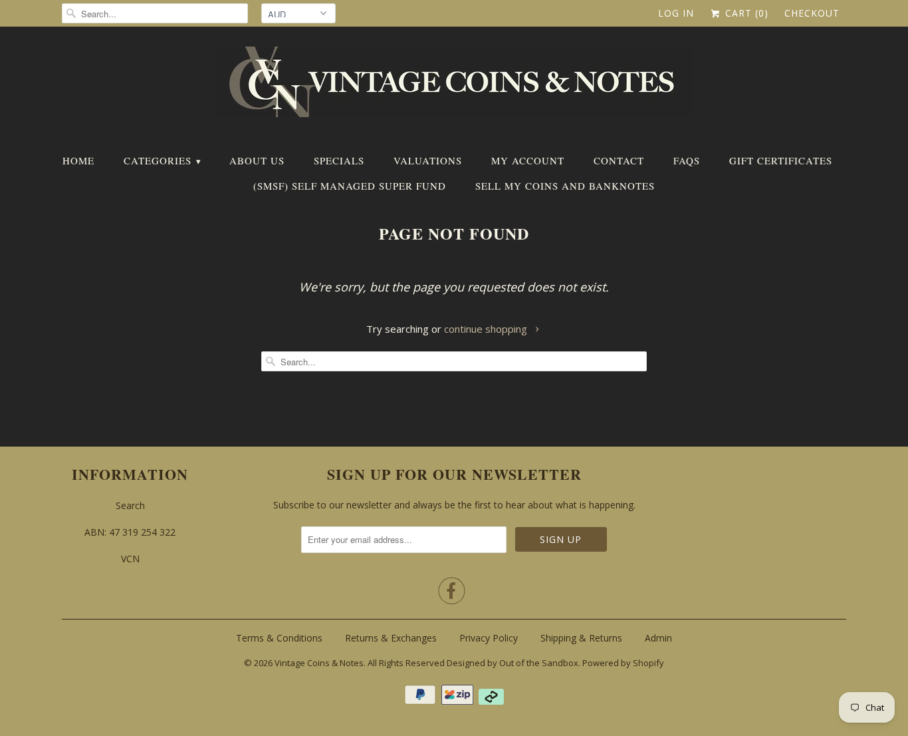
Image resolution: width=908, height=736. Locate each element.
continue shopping (487, 328)
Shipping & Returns (581, 638)
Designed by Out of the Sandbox (512, 663)
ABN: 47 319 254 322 (129, 532)
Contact (619, 160)
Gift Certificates (780, 160)
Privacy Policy (488, 638)
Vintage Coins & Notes (319, 663)
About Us (256, 160)
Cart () (745, 13)
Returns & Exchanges (391, 638)
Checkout (812, 13)
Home (78, 160)
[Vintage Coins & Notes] (454, 86)
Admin (658, 638)
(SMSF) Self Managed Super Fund (349, 185)
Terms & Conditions (279, 638)
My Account (527, 160)
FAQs (686, 160)
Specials (339, 160)
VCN (130, 558)
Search (130, 505)
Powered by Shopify (623, 663)
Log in (676, 13)
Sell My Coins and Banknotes (565, 185)
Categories (162, 160)
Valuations (428, 160)
